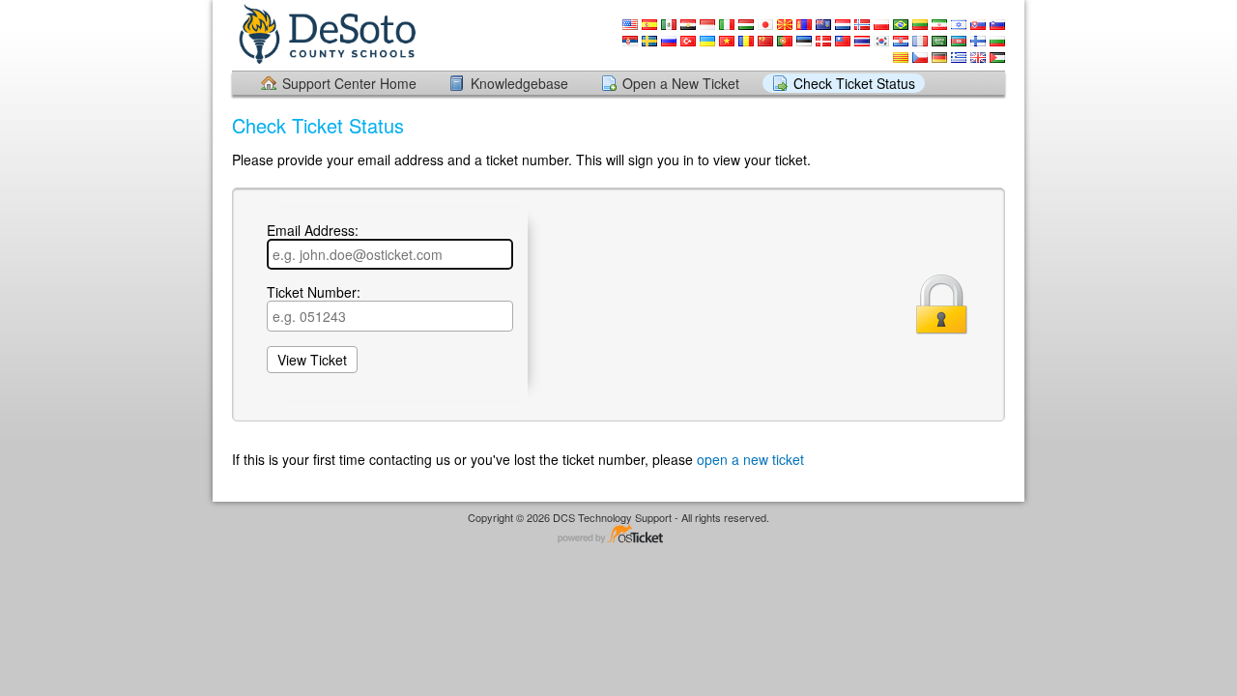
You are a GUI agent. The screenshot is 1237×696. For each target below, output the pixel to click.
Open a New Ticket (680, 83)
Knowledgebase (519, 83)
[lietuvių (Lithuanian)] (920, 24)
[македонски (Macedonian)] (784, 24)
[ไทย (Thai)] (862, 41)
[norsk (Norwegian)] (862, 24)
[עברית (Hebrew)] (958, 24)
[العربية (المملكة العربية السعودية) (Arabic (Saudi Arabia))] (939, 41)
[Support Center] (326, 34)
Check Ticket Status (854, 83)
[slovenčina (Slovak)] (978, 24)
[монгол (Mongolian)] (804, 24)
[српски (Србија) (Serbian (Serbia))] (630, 41)
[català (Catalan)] (900, 57)
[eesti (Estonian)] (804, 41)
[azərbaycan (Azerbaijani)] (958, 41)
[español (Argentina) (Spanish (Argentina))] (997, 57)
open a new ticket (750, 459)
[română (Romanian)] (746, 41)
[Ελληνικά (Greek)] (958, 57)
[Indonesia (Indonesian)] (707, 24)
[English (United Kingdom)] (978, 57)
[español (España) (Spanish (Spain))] (649, 24)
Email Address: (313, 231)
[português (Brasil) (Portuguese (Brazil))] (900, 24)
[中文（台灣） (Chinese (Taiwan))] (842, 41)
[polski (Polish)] (881, 24)
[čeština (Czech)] (920, 57)
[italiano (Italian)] (726, 24)
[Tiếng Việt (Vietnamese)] (726, 41)
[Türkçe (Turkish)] (688, 41)
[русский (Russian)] (668, 41)
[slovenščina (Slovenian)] (997, 24)
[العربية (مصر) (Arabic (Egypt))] (688, 24)
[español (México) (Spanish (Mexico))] (668, 24)
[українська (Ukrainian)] (707, 41)
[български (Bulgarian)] (997, 41)
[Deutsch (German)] (939, 57)
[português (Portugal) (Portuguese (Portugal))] (784, 41)
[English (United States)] (630, 24)
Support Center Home (349, 83)
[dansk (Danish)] (823, 41)
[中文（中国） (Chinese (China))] (765, 41)
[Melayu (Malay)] (823, 24)
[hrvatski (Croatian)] (900, 41)
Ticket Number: (313, 293)
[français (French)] (920, 41)
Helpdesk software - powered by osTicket (618, 535)
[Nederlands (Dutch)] (842, 24)
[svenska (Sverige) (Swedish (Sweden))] (649, 41)
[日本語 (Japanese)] (765, 24)
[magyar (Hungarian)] (746, 24)
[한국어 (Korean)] (881, 41)
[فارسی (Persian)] (939, 24)
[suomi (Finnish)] (978, 41)
